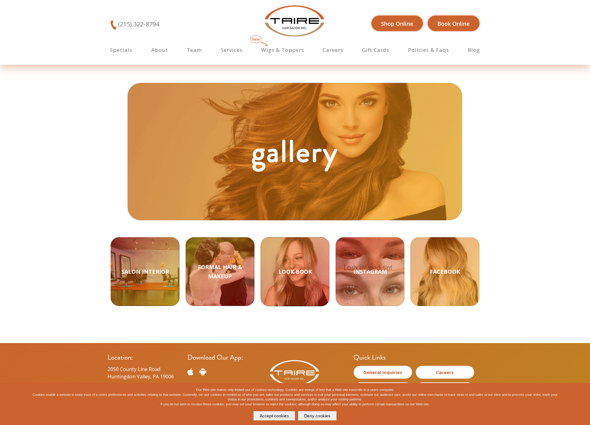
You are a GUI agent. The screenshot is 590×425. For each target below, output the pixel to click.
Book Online (453, 23)
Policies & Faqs (428, 49)
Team (194, 49)
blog (474, 49)
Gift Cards (375, 49)
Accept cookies (274, 415)
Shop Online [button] (397, 23)
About (159, 49)
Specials (121, 49)
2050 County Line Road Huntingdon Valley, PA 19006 (141, 373)
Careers (333, 49)
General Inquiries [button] (382, 372)
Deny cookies (317, 415)
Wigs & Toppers (282, 49)
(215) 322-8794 (137, 24)
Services (231, 49)
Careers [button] (445, 372)
